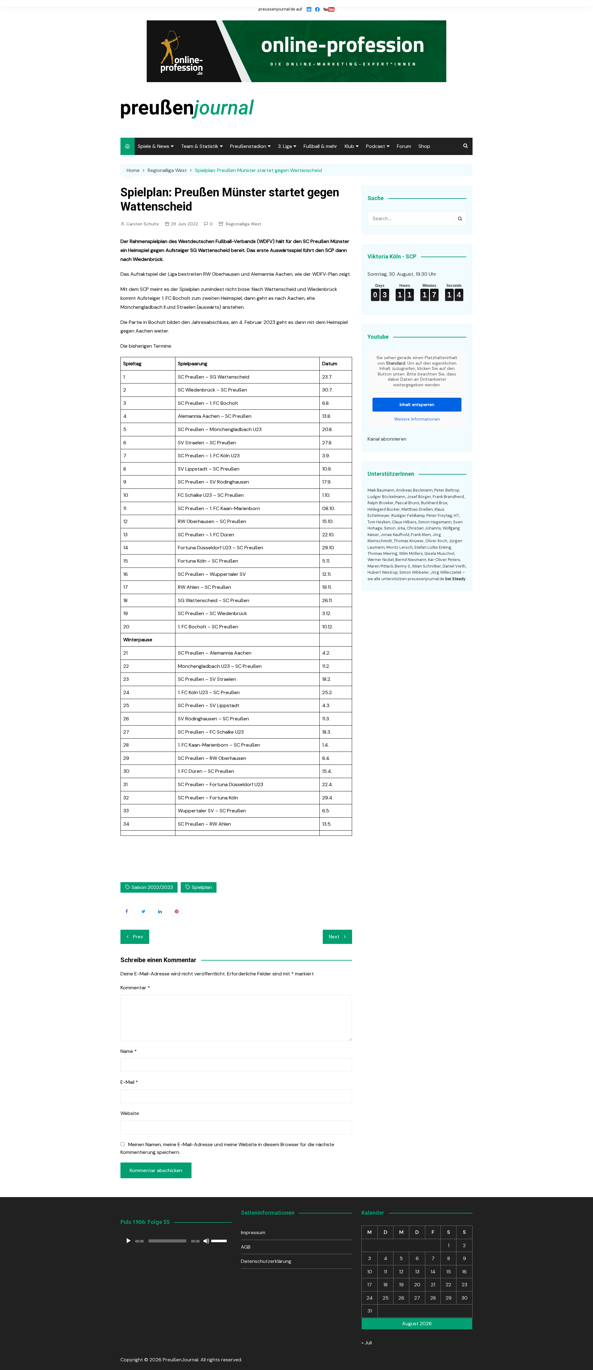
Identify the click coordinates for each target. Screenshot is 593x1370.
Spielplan (202, 887)
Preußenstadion (248, 146)
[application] (176, 1241)
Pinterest (176, 911)
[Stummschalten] (206, 1241)
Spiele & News (153, 146)
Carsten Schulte (142, 224)
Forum (404, 146)
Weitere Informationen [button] (417, 419)
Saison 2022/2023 (152, 887)
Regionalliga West (243, 224)
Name (128, 1051)
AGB (245, 1247)
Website (129, 1113)
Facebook (126, 911)
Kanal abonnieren (387, 439)
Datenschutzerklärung (266, 1261)
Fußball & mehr (320, 146)
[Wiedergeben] (128, 1241)
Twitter (143, 911)
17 (369, 1284)
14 (433, 1271)
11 (385, 1271)
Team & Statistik (199, 146)
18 (385, 1284)
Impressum (253, 1232)
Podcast (375, 146)
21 (433, 1284)
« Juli (366, 1342)
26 (401, 1298)
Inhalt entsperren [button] (417, 404)
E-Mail (129, 1082)
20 (417, 1284)
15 (448, 1271)
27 (417, 1298)
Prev (138, 936)
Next (334, 936)
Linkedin (160, 911)
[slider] (220, 1240)
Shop (424, 146)
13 (417, 1271)
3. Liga (285, 146)
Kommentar (135, 987)
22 (448, 1284)
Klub (349, 146)
